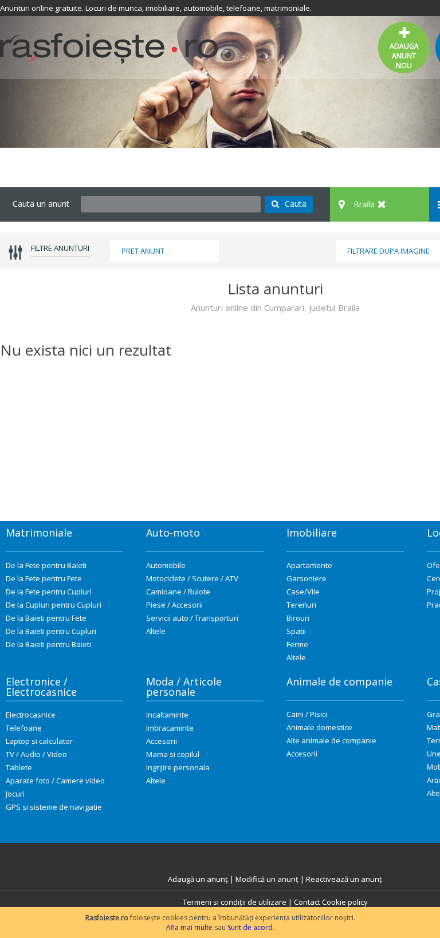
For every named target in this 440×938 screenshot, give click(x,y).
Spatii (296, 631)
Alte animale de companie (331, 740)
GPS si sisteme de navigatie (54, 807)
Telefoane (24, 728)
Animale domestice (319, 727)
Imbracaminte (170, 728)
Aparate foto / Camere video (55, 780)
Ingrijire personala (178, 767)
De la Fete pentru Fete (44, 578)
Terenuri (301, 605)
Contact (307, 902)
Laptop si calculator (39, 741)
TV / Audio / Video (36, 754)
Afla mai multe (189, 927)
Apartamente (309, 565)
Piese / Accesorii (174, 605)
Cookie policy (345, 902)
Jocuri (15, 794)
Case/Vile (303, 591)
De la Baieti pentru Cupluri (51, 631)
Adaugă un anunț (198, 879)
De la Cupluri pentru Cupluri (53, 605)
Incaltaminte (167, 715)
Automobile (166, 565)
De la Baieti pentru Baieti (48, 644)
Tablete (19, 767)
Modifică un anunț (266, 879)
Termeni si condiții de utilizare (234, 902)
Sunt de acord (250, 927)
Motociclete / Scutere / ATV (192, 578)
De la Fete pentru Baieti (46, 565)
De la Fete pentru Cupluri (49, 591)
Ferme (297, 644)
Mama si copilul (172, 754)
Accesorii (161, 741)
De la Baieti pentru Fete (46, 618)
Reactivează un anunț (344, 879)
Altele (156, 631)
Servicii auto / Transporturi (192, 618)
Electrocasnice (31, 715)
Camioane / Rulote (178, 591)
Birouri (297, 618)
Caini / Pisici (306, 714)
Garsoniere (306, 578)
